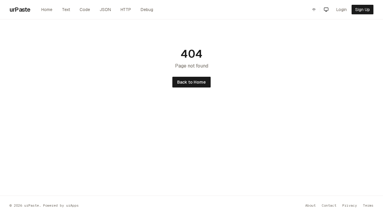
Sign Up (362, 9)
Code (85, 9)
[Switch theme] (326, 9)
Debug (147, 9)
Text (66, 9)
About (310, 205)
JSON (105, 9)
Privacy (349, 205)
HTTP (126, 9)
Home (46, 9)
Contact (329, 205)
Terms (368, 205)
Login (341, 9)
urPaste (20, 9)
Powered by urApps (61, 205)
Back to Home (191, 82)
